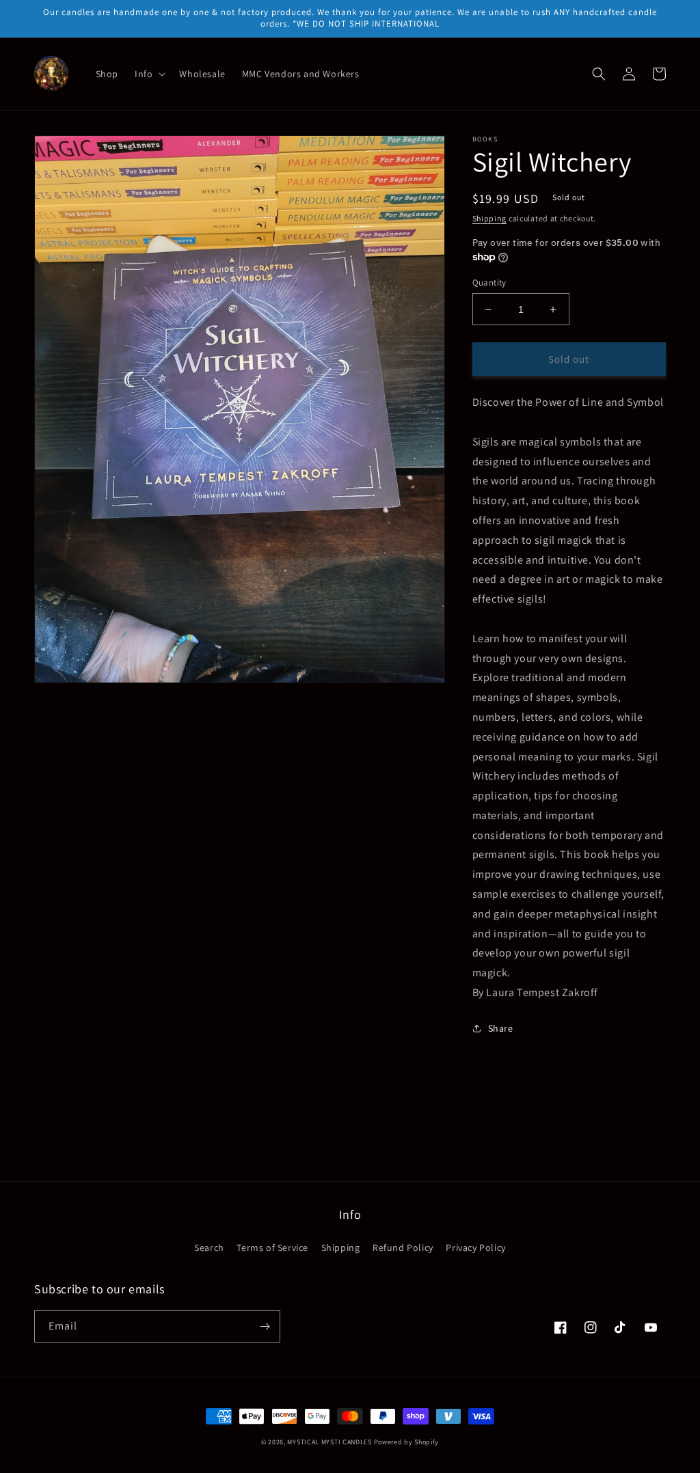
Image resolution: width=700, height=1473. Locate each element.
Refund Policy (403, 1247)
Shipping (489, 218)
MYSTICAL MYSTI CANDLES (329, 1441)
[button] (148, 73)
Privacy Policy (475, 1247)
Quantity (489, 282)
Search (209, 1247)
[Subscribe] (265, 1326)
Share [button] (500, 1028)
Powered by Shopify (407, 1441)
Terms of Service (272, 1247)
